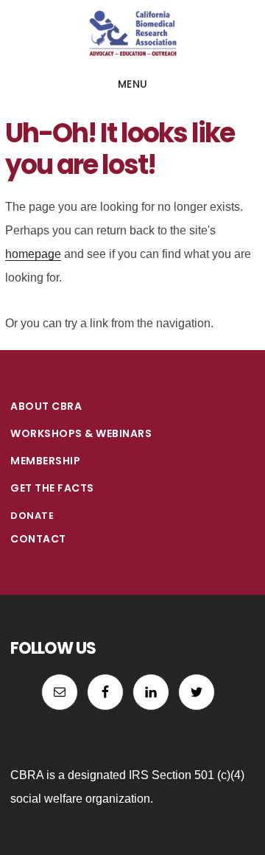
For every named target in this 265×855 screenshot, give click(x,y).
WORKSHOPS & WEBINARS (81, 433)
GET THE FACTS (52, 488)
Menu (133, 84)
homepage (33, 254)
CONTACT (38, 538)
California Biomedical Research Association (132, 32)
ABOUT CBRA (46, 406)
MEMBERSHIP (45, 460)
